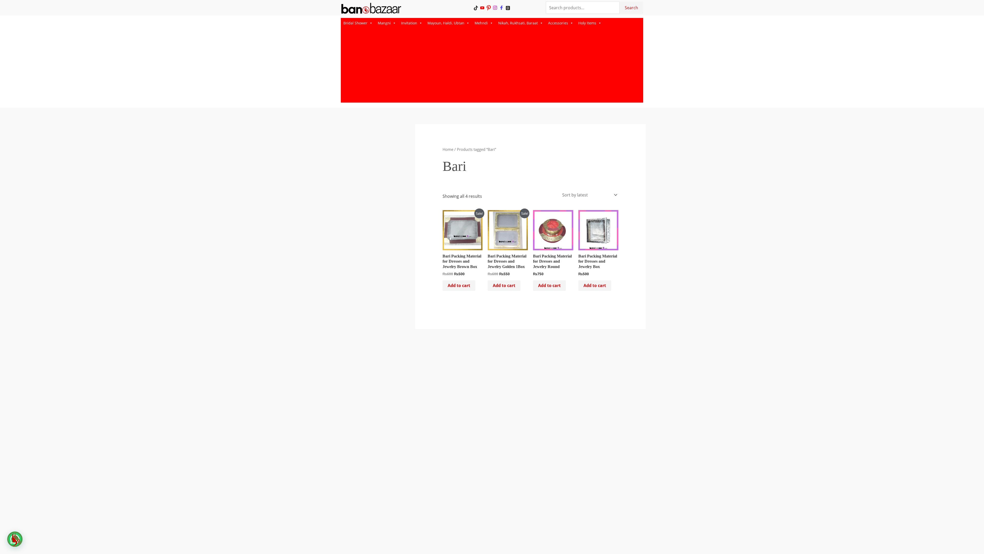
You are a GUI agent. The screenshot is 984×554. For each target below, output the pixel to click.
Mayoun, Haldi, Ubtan (445, 23)
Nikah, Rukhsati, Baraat (518, 23)
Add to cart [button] (459, 285)
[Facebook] (501, 8)
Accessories (558, 23)
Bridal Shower (355, 23)
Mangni (384, 23)
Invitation (409, 23)
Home (448, 149)
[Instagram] (495, 8)
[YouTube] (482, 8)
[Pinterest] (489, 8)
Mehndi (481, 23)
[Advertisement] (492, 67)
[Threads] (508, 8)
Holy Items (587, 23)
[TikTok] (476, 8)
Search (631, 8)
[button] (15, 539)
